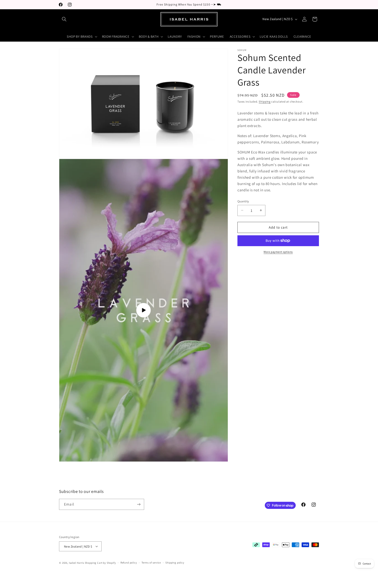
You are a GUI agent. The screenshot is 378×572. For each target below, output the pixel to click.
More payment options (278, 252)
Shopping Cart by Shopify (100, 563)
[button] (64, 19)
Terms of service (151, 562)
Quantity (243, 201)
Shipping (265, 101)
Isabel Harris (76, 563)
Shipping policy (174, 562)
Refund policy (128, 562)
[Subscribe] (138, 504)
